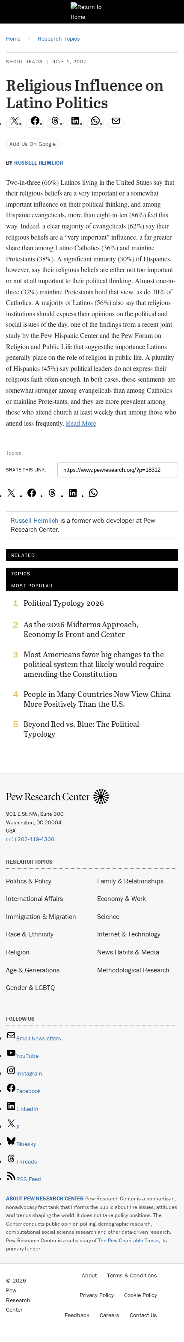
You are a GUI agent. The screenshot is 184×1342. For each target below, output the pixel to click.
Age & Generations (32, 970)
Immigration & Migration (41, 916)
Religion (18, 952)
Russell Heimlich (38, 163)
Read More (81, 422)
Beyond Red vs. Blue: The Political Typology (81, 729)
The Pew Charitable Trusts (128, 1240)
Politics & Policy (28, 881)
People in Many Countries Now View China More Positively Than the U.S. (97, 699)
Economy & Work (121, 898)
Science (108, 916)
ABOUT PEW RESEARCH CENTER (45, 1198)
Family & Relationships (130, 881)
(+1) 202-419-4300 (30, 839)
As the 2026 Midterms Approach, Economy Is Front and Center (81, 629)
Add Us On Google (32, 144)
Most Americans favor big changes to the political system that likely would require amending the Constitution (94, 664)
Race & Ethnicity (29, 934)
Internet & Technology (128, 934)
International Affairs (34, 898)
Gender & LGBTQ (30, 987)
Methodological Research (133, 970)
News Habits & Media (128, 952)
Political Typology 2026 (64, 603)
